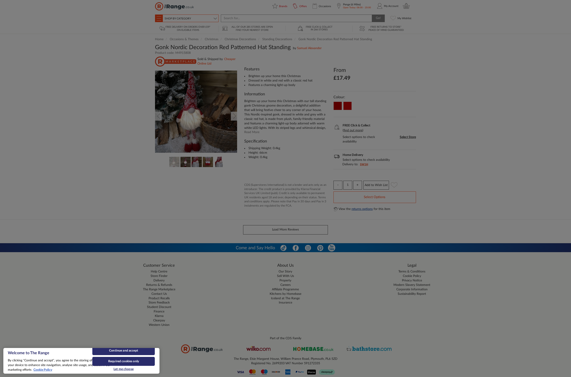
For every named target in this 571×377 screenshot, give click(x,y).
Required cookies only (123, 361)
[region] (81, 361)
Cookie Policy (42, 369)
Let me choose (124, 369)
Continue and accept (123, 350)
